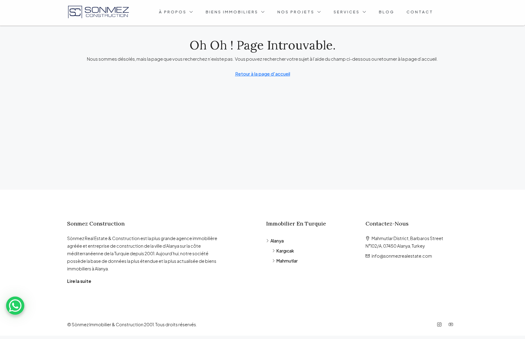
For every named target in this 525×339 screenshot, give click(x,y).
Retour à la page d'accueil (262, 73)
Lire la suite (79, 281)
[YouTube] (452, 324)
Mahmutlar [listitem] (287, 260)
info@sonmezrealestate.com (402, 256)
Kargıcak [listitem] (285, 250)
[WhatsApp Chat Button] (15, 306)
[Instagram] (440, 324)
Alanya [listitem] (277, 240)
